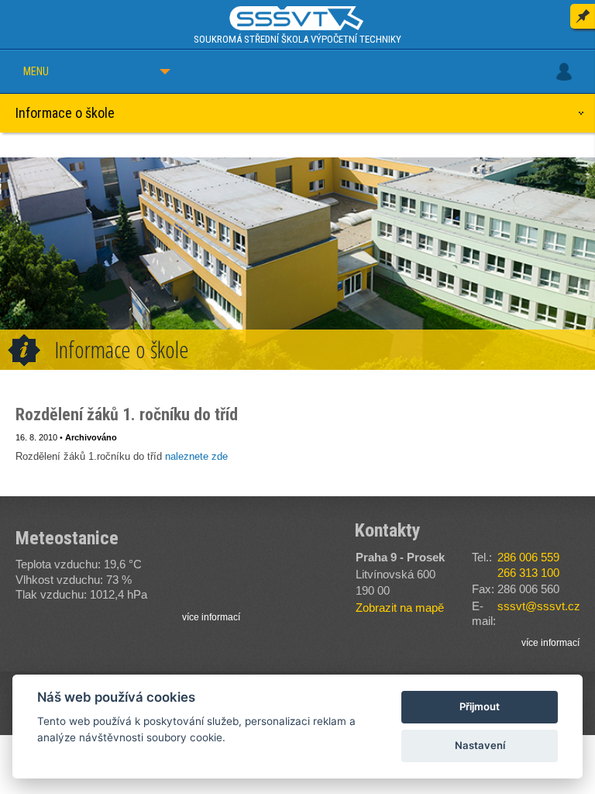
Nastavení (480, 745)
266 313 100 (528, 572)
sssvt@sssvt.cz (538, 606)
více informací (211, 617)
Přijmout (479, 706)
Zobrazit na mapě (400, 607)
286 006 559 (528, 557)
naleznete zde (196, 456)
